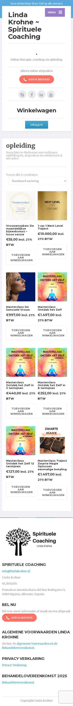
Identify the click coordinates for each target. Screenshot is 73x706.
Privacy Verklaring (14, 665)
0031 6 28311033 (39, 79)
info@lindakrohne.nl (16, 571)
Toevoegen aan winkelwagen (21, 257)
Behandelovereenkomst (18, 682)
